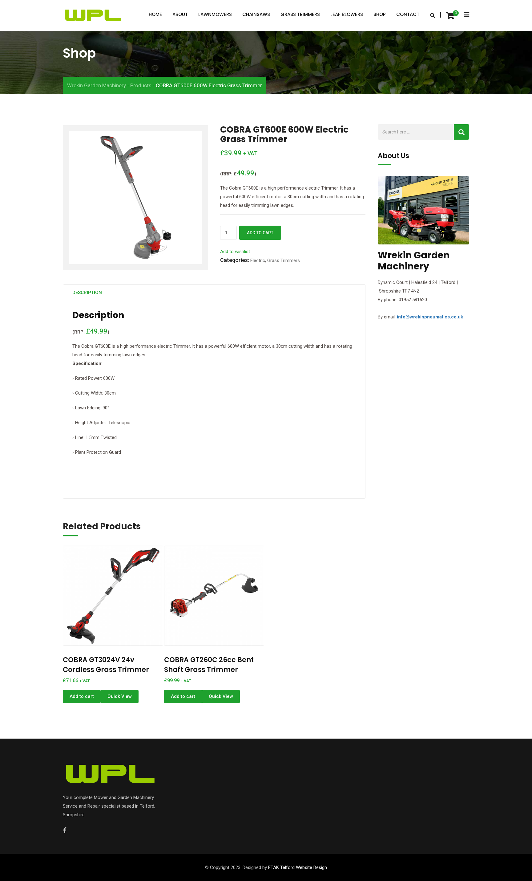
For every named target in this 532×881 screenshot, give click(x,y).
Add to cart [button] (82, 696)
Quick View (119, 696)
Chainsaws (256, 14)
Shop (379, 14)
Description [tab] (87, 292)
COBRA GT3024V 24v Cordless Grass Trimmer (106, 664)
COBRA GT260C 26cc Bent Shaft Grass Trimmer (209, 664)
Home (155, 14)
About (180, 14)
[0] (450, 15)
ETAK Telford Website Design (297, 867)
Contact (407, 14)
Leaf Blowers (346, 14)
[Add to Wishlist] (119, 591)
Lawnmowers (215, 14)
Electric (257, 260)
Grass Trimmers (300, 14)
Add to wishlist (235, 251)
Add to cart (260, 232)
